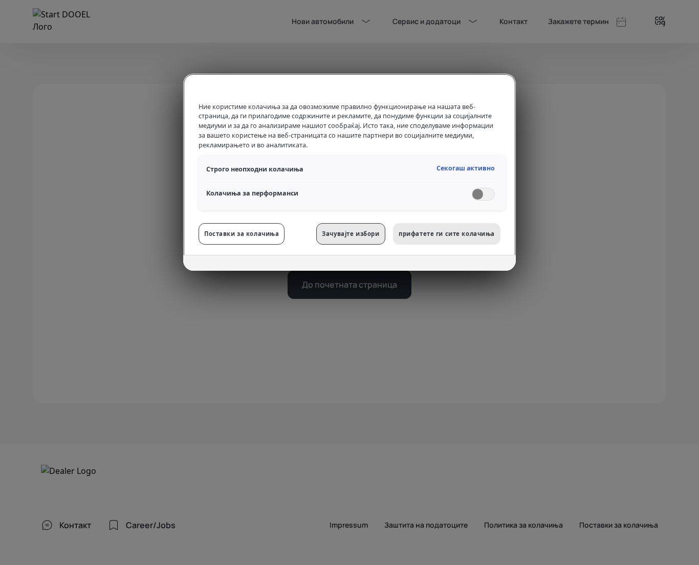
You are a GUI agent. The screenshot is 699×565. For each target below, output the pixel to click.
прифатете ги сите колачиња (447, 233)
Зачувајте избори (350, 233)
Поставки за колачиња (241, 233)
